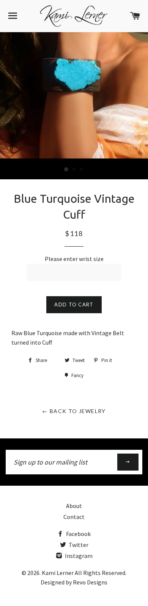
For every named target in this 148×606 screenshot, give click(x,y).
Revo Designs (90, 582)
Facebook (78, 534)
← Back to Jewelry (74, 411)
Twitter (78, 545)
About (74, 506)
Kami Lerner (58, 572)
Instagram (78, 555)
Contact (74, 517)
